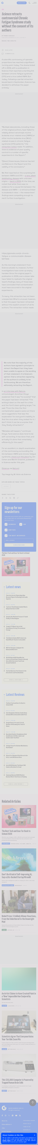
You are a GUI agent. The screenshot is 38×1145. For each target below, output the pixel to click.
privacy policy (6, 1140)
